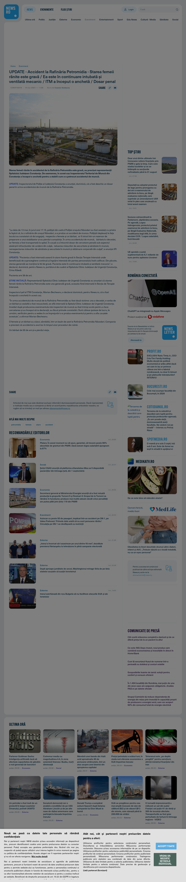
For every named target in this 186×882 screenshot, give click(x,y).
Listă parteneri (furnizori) (95, 870)
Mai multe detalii (39, 856)
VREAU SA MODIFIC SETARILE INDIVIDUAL (165, 859)
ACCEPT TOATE (166, 846)
